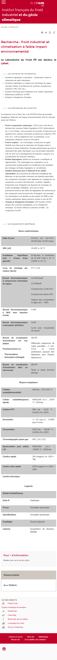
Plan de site (15, 640)
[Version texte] (46, 33)
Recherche (13, 27)
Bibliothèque (43, 637)
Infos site (30, 637)
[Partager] (54, 33)
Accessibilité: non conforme (35, 640)
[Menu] (3, 2)
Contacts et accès (16, 637)
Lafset (4, 63)
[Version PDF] (50, 33)
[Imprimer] (42, 33)
